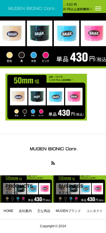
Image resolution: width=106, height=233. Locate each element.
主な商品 (43, 211)
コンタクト (94, 211)
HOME (8, 211)
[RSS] (53, 163)
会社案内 (25, 211)
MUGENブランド (68, 211)
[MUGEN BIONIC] (31, 8)
